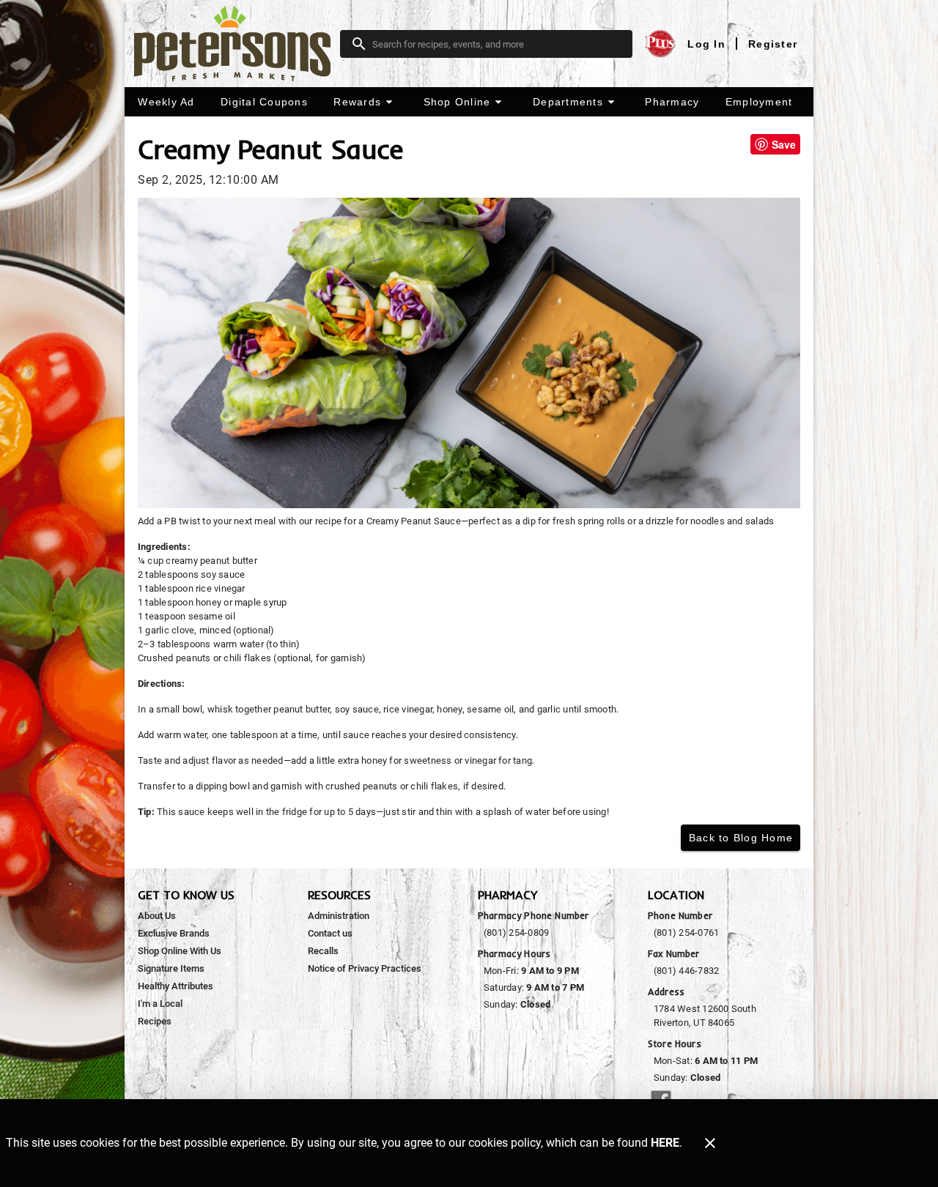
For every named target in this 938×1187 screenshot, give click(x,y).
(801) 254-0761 (686, 932)
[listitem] (157, 916)
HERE (665, 1143)
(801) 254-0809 (516, 932)
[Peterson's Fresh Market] (236, 44)
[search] (496, 43)
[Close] (710, 1143)
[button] (365, 101)
